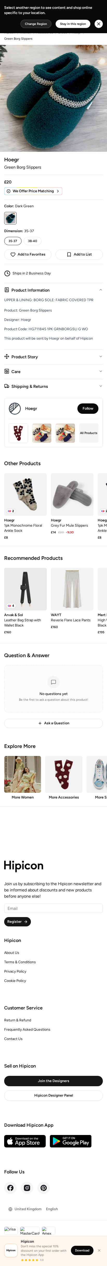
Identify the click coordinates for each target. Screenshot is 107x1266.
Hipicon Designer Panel (53, 1095)
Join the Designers (53, 1081)
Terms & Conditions (20, 962)
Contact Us (13, 1039)
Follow (88, 408)
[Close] (99, 1250)
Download (82, 1250)
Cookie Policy (15, 981)
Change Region (36, 24)
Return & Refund (17, 1020)
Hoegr (11, 159)
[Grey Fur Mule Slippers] (72, 494)
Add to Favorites (31, 254)
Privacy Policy (15, 971)
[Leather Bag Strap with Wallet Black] (25, 589)
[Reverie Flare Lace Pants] (72, 589)
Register (14, 921)
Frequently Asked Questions (27, 1029)
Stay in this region (73, 24)
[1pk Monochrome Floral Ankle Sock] (25, 494)
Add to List (83, 254)
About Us (11, 953)
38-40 (32, 241)
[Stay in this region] (99, 24)
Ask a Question (56, 723)
